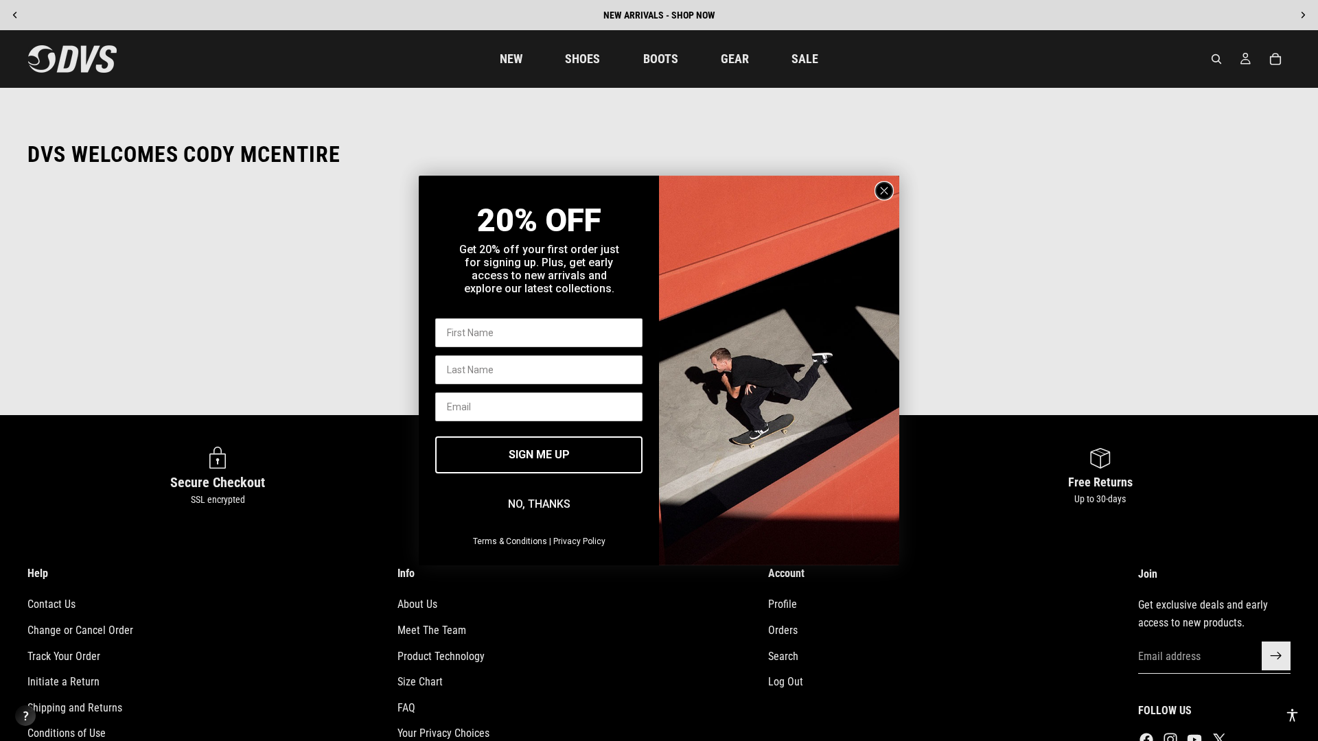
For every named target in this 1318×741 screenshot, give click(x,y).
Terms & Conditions (510, 541)
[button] (1292, 715)
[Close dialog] (884, 191)
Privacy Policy (579, 541)
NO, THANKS (539, 503)
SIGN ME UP (539, 454)
